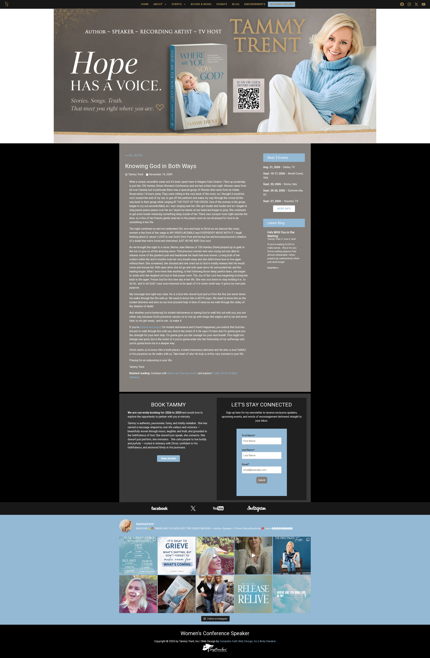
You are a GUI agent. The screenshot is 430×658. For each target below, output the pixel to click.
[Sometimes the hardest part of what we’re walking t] (138, 594)
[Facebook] (402, 4)
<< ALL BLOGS (133, 155)
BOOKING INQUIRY (281, 4)
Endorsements (254, 4)
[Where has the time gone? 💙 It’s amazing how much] (215, 556)
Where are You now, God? (182, 373)
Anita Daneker (268, 641)
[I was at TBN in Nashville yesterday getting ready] (215, 594)
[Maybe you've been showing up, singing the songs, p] (253, 556)
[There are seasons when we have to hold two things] (177, 556)
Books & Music (201, 4)
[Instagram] (409, 4)
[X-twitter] (416, 4)
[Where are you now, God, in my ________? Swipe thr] (292, 594)
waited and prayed (151, 327)
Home (144, 4)
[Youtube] (423, 4)
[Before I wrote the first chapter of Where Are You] (292, 556)
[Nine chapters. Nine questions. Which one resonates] (138, 556)
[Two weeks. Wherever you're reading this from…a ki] (177, 594)
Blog (235, 4)
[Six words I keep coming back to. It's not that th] (253, 594)
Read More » (273, 268)
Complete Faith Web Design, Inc (238, 641)
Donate (222, 4)
